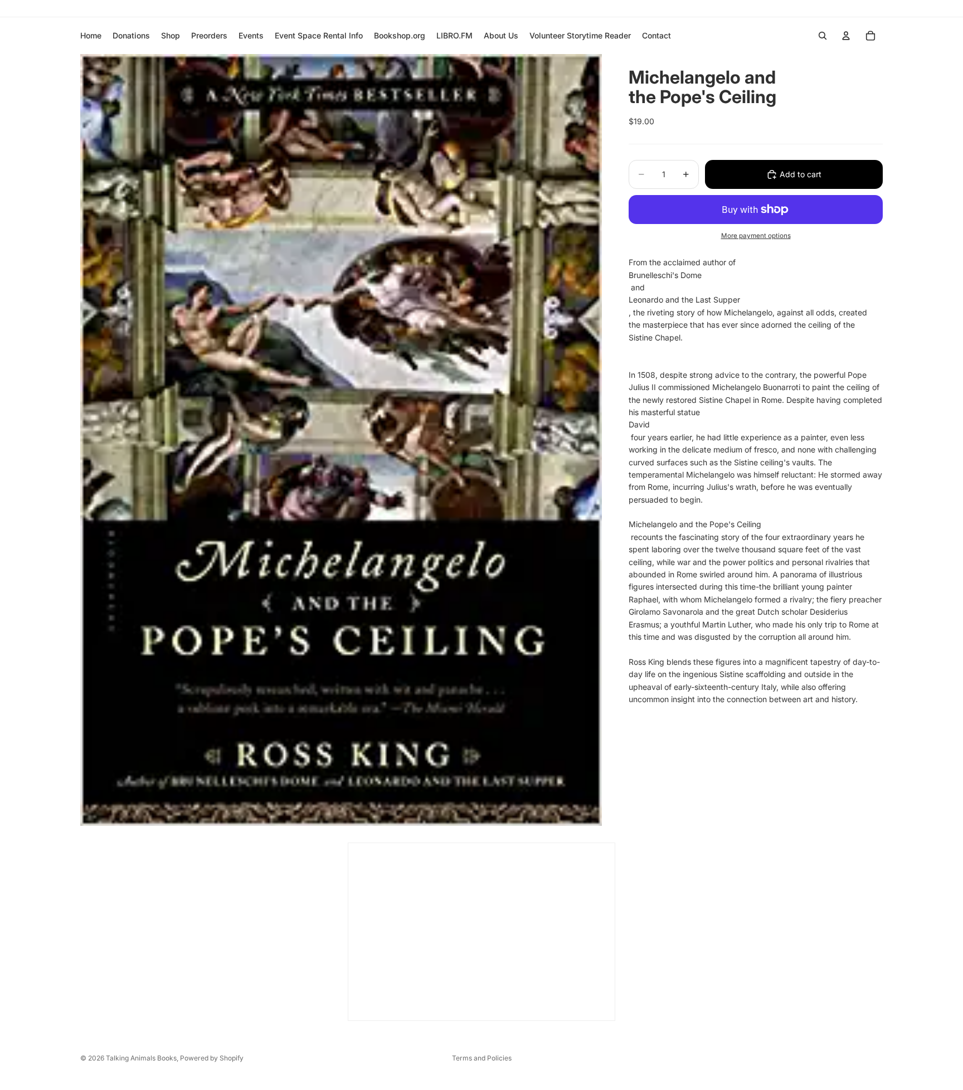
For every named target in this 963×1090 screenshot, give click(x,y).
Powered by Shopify (212, 1058)
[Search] (822, 35)
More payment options (756, 236)
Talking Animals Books (141, 1058)
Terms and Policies (482, 1058)
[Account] (846, 35)
